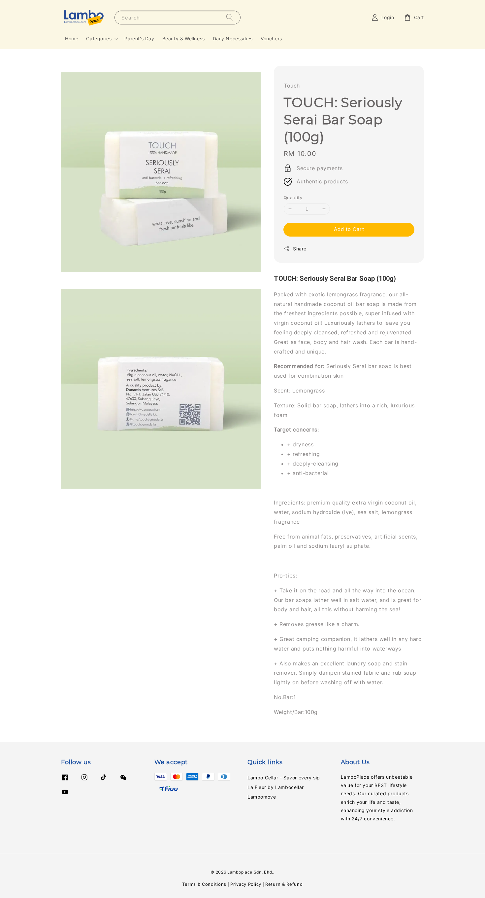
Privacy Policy (245, 884)
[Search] (229, 17)
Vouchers (271, 38)
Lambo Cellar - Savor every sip (283, 777)
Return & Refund (284, 884)
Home (71, 38)
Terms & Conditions (204, 884)
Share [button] (300, 248)
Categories (99, 38)
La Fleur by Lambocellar (275, 787)
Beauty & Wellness (183, 38)
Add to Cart (349, 229)
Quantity (293, 197)
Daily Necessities (233, 38)
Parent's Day (139, 38)
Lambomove (261, 797)
